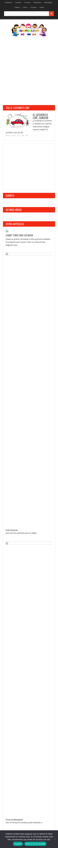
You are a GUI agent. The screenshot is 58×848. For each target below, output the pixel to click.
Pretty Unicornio (12, 530)
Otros (25, 7)
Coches (18, 2)
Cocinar (27, 2)
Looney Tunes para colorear (19, 235)
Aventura (8, 2)
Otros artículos (15, 224)
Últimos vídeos (14, 210)
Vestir (42, 7)
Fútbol (17, 7)
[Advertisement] (29, 71)
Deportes (37, 2)
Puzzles (33, 7)
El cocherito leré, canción (40, 116)
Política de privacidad (35, 844)
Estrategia (48, 2)
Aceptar (18, 844)
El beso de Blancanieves (14, 819)
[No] (54, 839)
